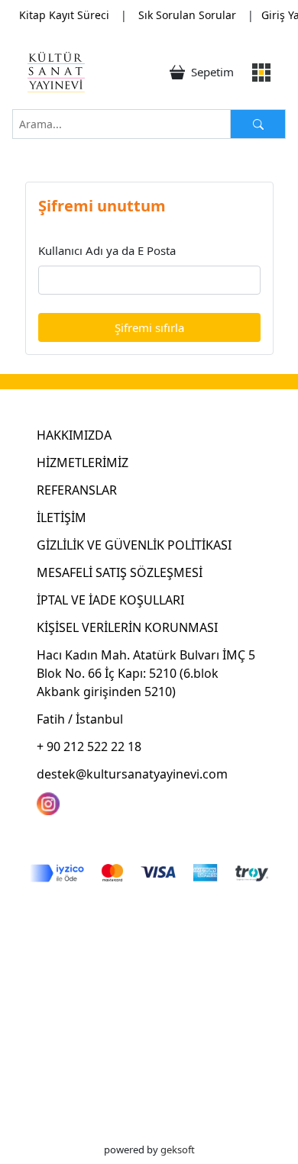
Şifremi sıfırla (149, 327)
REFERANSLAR (77, 490)
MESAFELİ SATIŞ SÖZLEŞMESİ (119, 572)
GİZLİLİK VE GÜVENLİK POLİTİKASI (134, 545)
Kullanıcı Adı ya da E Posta (107, 250)
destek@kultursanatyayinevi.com (132, 774)
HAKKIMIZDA (74, 435)
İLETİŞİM (61, 517)
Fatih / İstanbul (80, 719)
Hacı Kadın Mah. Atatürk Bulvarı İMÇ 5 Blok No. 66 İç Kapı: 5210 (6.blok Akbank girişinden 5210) (146, 673)
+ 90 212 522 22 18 (89, 746)
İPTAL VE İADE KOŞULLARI (110, 600)
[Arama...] (258, 124)
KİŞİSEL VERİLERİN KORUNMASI (127, 627)
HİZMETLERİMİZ (82, 462)
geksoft (177, 1149)
